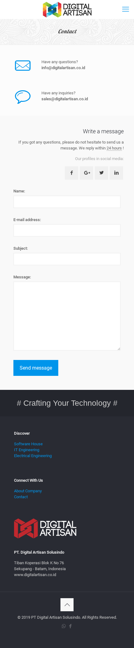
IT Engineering (26, 449)
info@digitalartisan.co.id (63, 67)
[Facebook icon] (70, 626)
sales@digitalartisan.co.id (64, 99)
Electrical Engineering (33, 455)
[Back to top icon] (67, 604)
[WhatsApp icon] (63, 626)
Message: (22, 277)
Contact (21, 496)
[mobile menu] (125, 9)
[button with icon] (71, 173)
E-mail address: (27, 219)
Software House (28, 444)
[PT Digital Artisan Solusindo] (67, 9)
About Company (28, 491)
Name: (19, 191)
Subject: (20, 248)
